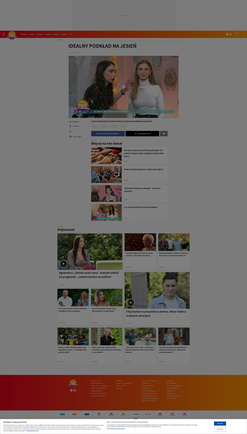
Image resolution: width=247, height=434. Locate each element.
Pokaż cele (220, 429)
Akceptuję (220, 423)
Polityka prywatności (32, 431)
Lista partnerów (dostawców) (116, 429)
